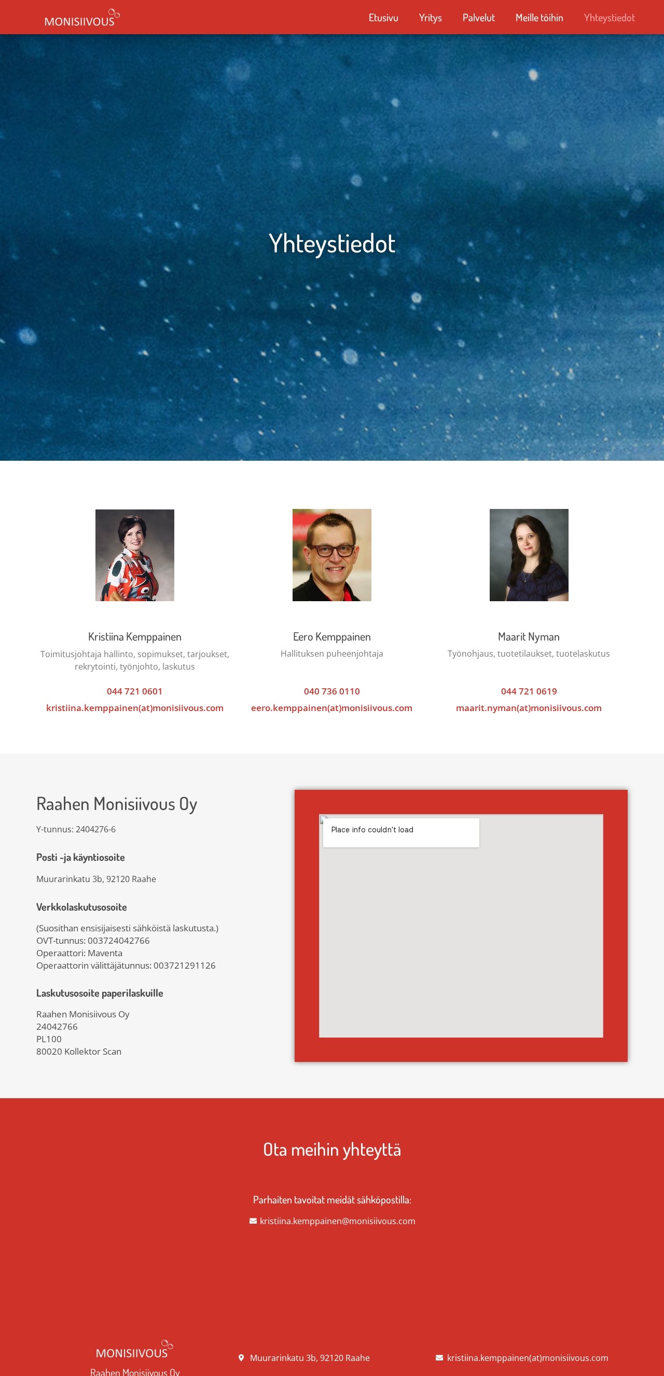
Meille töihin (539, 17)
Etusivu (383, 17)
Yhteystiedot (609, 17)
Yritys (430, 17)
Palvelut (479, 17)
